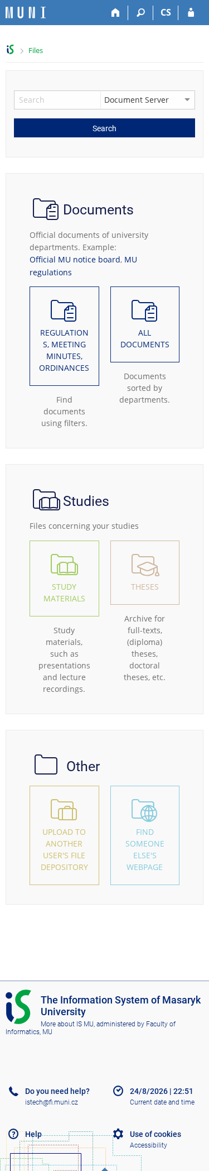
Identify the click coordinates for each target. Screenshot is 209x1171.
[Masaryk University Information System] (26, 12)
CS (166, 12)
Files (35, 50)
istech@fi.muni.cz (51, 1102)
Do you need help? (57, 1091)
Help (33, 1134)
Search (104, 128)
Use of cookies (155, 1134)
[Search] (140, 13)
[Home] (115, 13)
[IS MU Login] (190, 13)
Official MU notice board (75, 259)
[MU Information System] (10, 49)
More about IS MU (67, 1024)
